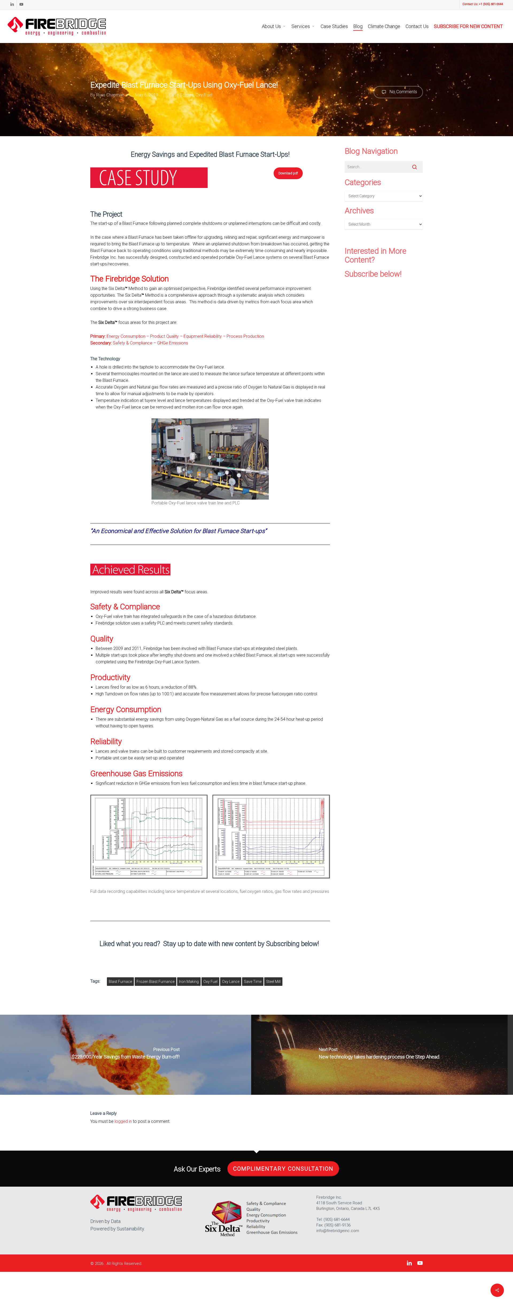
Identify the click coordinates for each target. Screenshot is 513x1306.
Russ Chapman (110, 94)
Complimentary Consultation (283, 1169)
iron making (189, 981)
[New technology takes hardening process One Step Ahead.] (379, 1055)
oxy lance (230, 981)
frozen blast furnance (155, 981)
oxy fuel (210, 981)
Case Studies (181, 94)
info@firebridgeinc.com (337, 1230)
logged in (123, 1121)
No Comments (402, 91)
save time (253, 981)
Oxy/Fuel (204, 94)
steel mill (273, 981)
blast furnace (120, 981)
